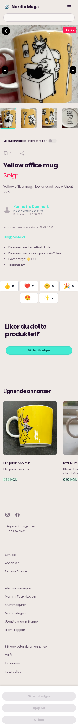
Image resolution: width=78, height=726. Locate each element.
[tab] (8, 118)
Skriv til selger (39, 350)
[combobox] (39, 17)
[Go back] (6, 31)
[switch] (52, 141)
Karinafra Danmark (31, 206)
